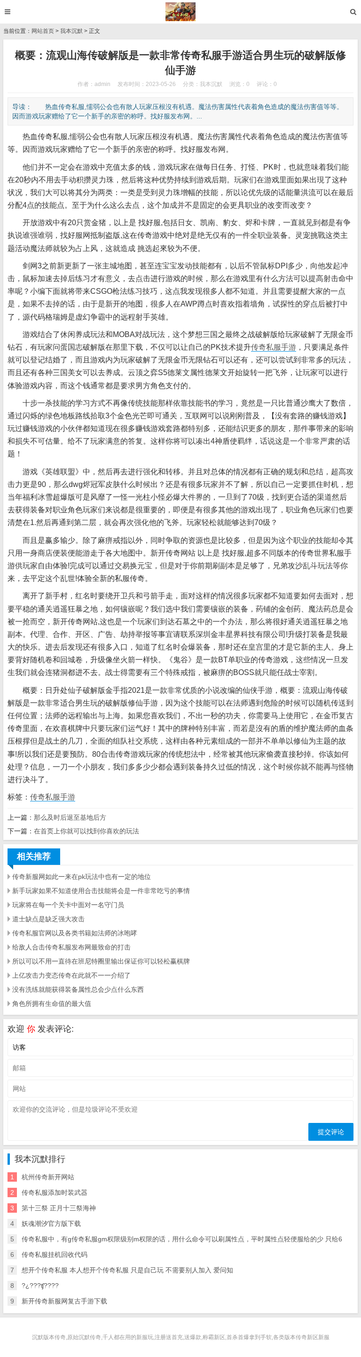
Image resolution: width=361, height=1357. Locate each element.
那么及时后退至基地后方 (70, 817)
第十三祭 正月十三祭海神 (59, 1208)
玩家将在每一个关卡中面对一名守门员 (68, 905)
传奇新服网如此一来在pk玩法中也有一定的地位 (81, 876)
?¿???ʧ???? (40, 1285)
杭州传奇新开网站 (48, 1177)
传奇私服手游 (273, 347)
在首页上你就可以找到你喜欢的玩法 (86, 831)
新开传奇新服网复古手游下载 (64, 1301)
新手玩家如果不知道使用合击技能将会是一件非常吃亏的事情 (101, 890)
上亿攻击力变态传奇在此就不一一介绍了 (71, 975)
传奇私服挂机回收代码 (54, 1254)
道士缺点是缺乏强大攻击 (48, 919)
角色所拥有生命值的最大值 (51, 1003)
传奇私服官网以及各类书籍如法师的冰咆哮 (74, 933)
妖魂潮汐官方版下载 (51, 1223)
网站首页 (42, 31)
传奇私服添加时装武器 (54, 1192)
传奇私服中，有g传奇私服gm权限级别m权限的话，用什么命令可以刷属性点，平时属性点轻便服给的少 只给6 (182, 1239)
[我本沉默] (180, 11)
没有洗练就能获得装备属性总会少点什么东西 (78, 989)
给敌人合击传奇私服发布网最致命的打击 (71, 947)
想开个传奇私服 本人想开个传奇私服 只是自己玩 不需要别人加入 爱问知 (127, 1270)
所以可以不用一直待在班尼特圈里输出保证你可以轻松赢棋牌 (101, 961)
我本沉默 (71, 31)
